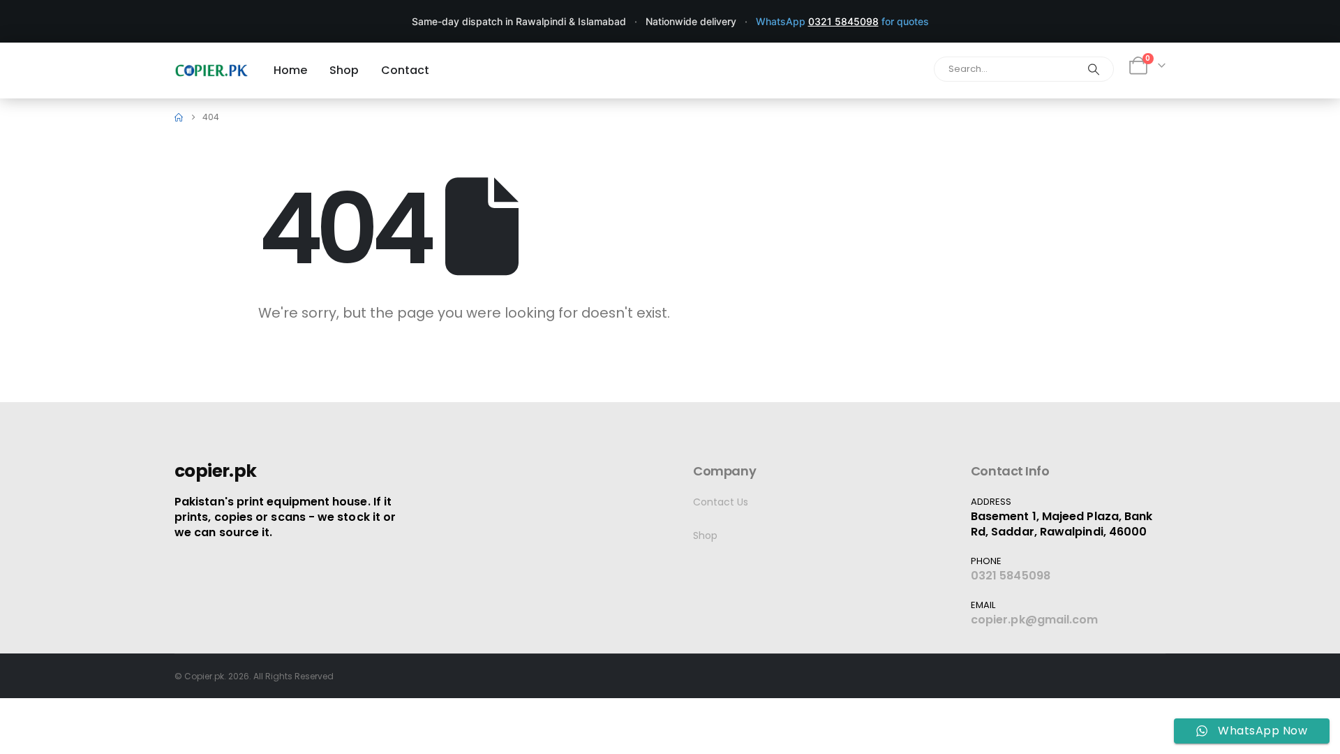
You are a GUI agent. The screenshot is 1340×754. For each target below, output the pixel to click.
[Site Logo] (211, 70)
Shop (705, 535)
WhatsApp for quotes (842, 21)
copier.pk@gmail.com (1035, 620)
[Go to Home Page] (178, 117)
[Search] (1093, 69)
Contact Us (720, 502)
